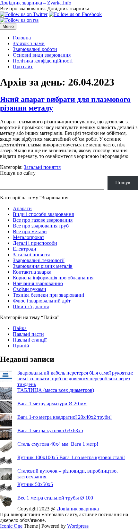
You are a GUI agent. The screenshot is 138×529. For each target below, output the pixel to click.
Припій (21, 345)
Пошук (123, 182)
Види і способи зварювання (43, 214)
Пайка (20, 328)
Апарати (22, 208)
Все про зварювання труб (41, 225)
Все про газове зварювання (43, 220)
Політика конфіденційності (43, 60)
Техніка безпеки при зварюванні (48, 295)
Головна (22, 37)
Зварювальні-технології (39, 260)
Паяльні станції (30, 340)
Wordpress (78, 526)
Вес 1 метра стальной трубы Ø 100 (55, 497)
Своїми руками (29, 289)
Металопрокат (28, 237)
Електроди (24, 249)
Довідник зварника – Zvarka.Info (35, 2)
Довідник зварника (78, 508)
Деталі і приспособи (35, 243)
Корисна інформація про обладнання (53, 277)
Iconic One (11, 526)
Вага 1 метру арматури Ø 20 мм (52, 403)
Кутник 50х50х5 (35, 484)
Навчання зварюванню (38, 283)
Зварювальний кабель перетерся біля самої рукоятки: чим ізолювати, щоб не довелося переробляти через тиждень (75, 378)
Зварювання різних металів (43, 266)
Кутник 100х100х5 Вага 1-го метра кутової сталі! (71, 457)
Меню (8, 26)
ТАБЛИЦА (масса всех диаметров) (55, 390)
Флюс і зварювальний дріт (42, 300)
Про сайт (23, 66)
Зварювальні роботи (35, 49)
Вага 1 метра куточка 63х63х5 (50, 430)
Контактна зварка (32, 272)
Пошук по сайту (18, 173)
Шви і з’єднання (31, 306)
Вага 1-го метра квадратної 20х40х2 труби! (64, 417)
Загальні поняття (42, 167)
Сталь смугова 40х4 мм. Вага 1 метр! (57, 444)
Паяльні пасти (28, 334)
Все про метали (30, 231)
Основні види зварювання (42, 55)
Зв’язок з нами (29, 43)
